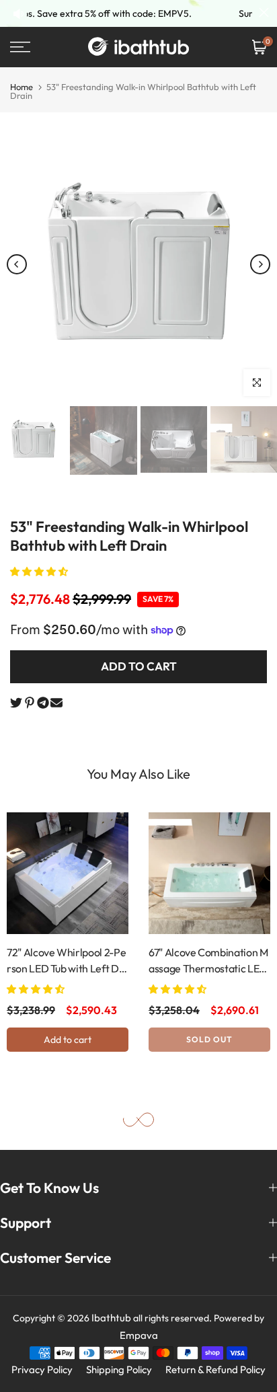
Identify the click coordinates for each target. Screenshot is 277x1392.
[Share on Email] (56, 703)
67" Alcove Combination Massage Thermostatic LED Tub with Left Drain (208, 960)
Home (21, 86)
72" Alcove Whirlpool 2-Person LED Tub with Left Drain (67, 960)
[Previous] (17, 264)
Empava (139, 1335)
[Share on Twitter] (16, 703)
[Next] (260, 264)
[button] (40, 572)
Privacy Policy (42, 1369)
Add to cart (67, 1039)
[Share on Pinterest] (30, 703)
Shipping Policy (119, 1369)
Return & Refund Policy (215, 1369)
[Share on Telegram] (43, 703)
